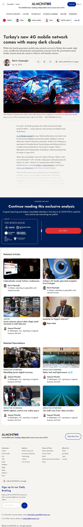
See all (76, 20)
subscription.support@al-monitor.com (38, 515)
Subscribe (72, 4)
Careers (64, 459)
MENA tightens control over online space (21, 410)
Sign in (79, 4)
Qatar (3, 470)
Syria (3, 476)
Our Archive (26, 462)
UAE (3, 459)
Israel (3, 462)
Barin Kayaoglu (20, 60)
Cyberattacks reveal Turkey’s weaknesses (21, 281)
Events (17, 4)
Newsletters (10, 4)
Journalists (65, 453)
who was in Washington (25, 168)
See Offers (63, 230)
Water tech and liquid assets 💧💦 (58, 372)
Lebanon (4, 473)
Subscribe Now (73, 436)
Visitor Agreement (47, 451)
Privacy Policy (46, 453)
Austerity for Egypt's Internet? (56, 319)
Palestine (4, 464)
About (64, 451)
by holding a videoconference (44, 165)
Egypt (3, 467)
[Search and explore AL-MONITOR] (3, 4)
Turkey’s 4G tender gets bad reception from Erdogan (60, 282)
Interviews (73, 14)
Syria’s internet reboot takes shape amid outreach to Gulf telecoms (20, 322)
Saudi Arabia (6, 453)
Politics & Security (13, 14)
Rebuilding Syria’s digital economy (18, 372)
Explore (63, 14)
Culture (26, 14)
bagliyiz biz (21, 180)
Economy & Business (50, 14)
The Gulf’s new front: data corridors (58, 410)
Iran (3, 456)
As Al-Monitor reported (25, 136)
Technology (36, 14)
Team (64, 456)
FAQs (43, 456)
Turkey (4, 451)
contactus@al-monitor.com (31, 518)
